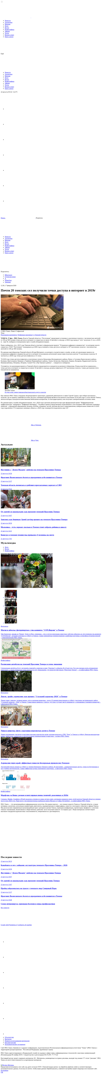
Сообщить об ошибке (24, 925)
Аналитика (8, 22)
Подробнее (4, 1070)
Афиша (7, 31)
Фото (6, 26)
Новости (8, 20)
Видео (7, 28)
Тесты (7, 33)
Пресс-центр (9, 37)
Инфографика (9, 29)
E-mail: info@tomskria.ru (9, 925)
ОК (2, 1072)
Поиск (3, 218)
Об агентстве (9, 1037)
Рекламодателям (10, 1042)
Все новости (5, 908)
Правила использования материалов (17, 1041)
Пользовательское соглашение (15, 1044)
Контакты (8, 1039)
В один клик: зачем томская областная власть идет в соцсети (25, 392)
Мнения (7, 24)
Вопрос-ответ (9, 35)
